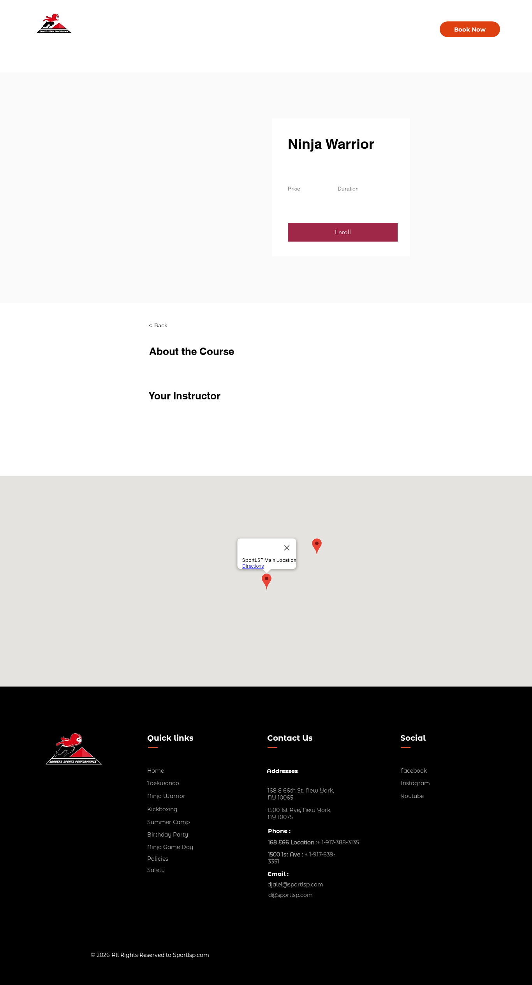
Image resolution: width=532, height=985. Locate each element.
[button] (343, 232)
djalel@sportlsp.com (295, 884)
